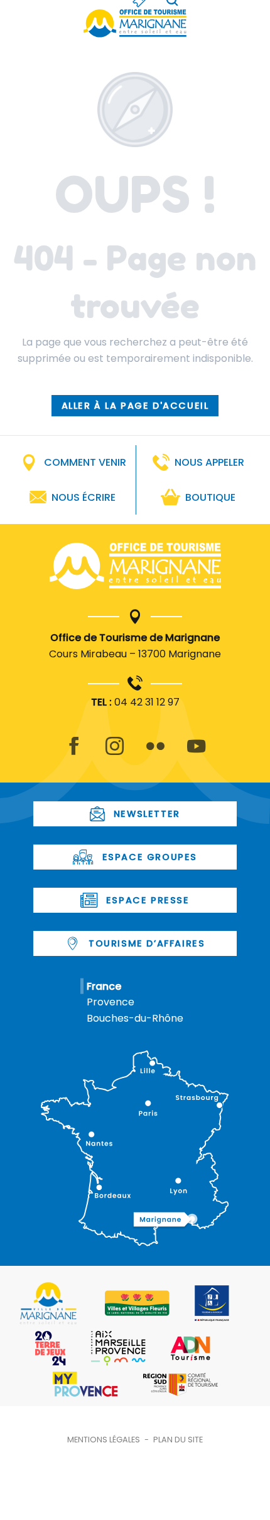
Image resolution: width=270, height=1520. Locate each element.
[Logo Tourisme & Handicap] (212, 1303)
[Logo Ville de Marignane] (48, 1303)
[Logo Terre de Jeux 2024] (50, 1348)
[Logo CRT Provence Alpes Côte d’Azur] (180, 1384)
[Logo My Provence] (85, 1384)
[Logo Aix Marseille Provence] (118, 1348)
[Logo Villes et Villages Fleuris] (137, 1303)
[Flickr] (155, 753)
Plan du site (178, 1439)
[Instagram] (114, 753)
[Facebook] (73, 753)
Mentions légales (103, 1439)
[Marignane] (135, 568)
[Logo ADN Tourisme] (190, 1348)
